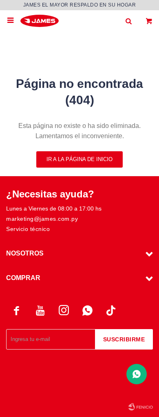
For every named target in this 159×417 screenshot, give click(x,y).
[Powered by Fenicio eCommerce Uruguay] (140, 407)
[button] (128, 20)
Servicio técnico (28, 229)
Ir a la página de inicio (79, 159)
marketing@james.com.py (42, 218)
